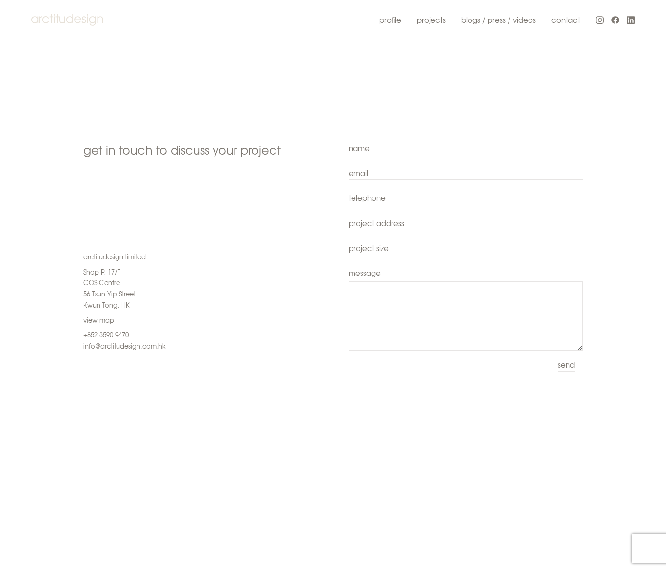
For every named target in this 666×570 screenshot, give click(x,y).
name (359, 148)
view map (98, 320)
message (365, 273)
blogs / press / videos (498, 20)
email (358, 173)
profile (390, 20)
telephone (367, 198)
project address (376, 223)
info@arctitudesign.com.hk (124, 346)
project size (369, 248)
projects (431, 20)
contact (565, 20)
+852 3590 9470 (106, 334)
